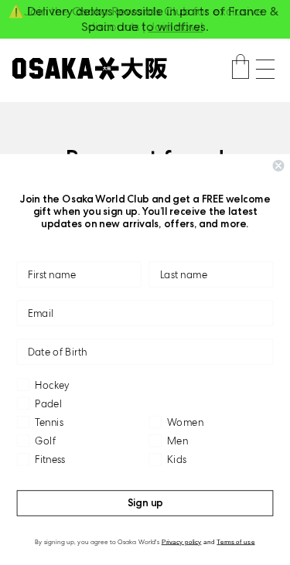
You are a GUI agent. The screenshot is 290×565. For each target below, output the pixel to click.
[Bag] (240, 68)
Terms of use (235, 541)
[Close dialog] (278, 165)
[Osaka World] (89, 68)
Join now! (175, 27)
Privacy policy (182, 541)
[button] (265, 69)
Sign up (145, 503)
